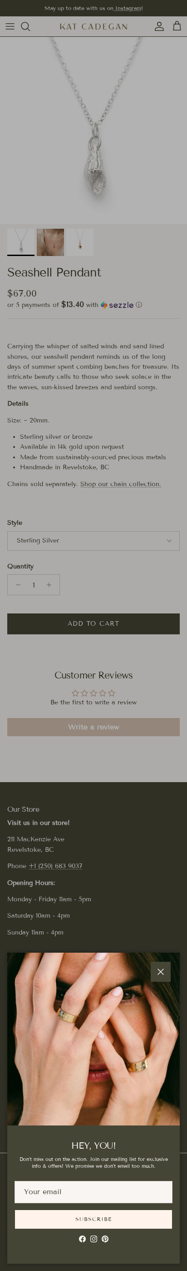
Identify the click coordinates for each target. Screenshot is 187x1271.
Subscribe (93, 1219)
